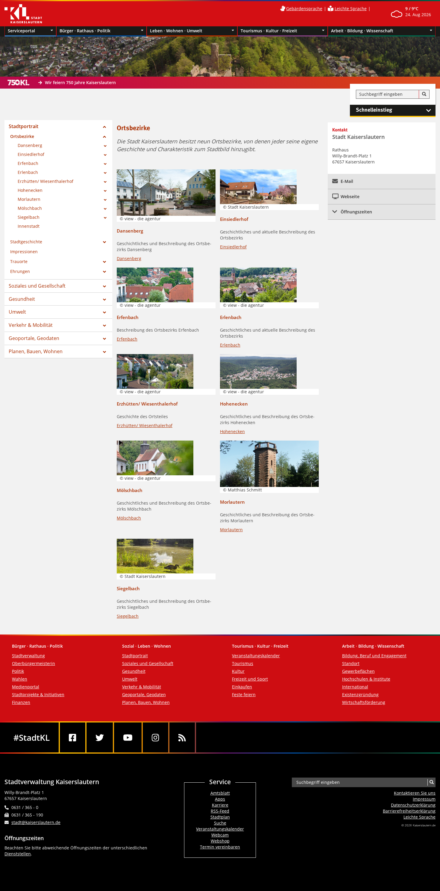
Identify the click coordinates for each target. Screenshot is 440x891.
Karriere (220, 805)
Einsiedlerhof (31, 154)
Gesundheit (22, 299)
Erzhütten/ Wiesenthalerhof (45, 181)
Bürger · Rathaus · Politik (85, 31)
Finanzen (21, 702)
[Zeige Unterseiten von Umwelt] (104, 312)
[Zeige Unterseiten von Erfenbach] (105, 164)
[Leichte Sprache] (330, 8)
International (355, 687)
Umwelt (17, 312)
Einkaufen (242, 687)
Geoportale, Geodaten (34, 338)
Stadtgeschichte (26, 242)
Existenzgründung (360, 694)
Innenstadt (29, 226)
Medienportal (25, 687)
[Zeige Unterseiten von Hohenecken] (105, 191)
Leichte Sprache (351, 8)
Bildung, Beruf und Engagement (374, 655)
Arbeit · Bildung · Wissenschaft (362, 31)
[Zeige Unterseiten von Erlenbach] (105, 173)
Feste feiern (244, 694)
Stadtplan (220, 817)
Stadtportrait (23, 126)
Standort (350, 663)
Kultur (238, 671)
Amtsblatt (220, 793)
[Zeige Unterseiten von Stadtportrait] (104, 127)
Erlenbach (28, 172)
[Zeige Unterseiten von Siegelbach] (105, 217)
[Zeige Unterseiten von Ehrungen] (104, 272)
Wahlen (19, 679)
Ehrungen (20, 271)
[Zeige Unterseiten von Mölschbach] (105, 208)
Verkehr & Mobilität (31, 325)
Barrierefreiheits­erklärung (409, 811)
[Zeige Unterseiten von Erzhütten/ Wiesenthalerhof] (105, 182)
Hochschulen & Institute (366, 679)
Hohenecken (30, 190)
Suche (220, 823)
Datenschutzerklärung (413, 805)
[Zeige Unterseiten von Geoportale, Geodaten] (104, 339)
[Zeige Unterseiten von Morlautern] (105, 200)
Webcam (220, 835)
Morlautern (29, 199)
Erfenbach (28, 163)
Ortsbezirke (22, 136)
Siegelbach (29, 217)
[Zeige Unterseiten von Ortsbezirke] (104, 137)
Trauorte (19, 261)
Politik (18, 671)
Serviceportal (21, 31)
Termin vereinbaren (220, 847)
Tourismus (242, 663)
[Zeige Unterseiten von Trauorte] (104, 262)
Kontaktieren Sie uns (415, 793)
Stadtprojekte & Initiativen (38, 694)
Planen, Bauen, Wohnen (36, 351)
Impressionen (24, 251)
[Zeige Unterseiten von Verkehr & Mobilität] (104, 326)
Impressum (424, 799)
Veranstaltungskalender (256, 655)
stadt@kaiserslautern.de (35, 822)
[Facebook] (72, 737)
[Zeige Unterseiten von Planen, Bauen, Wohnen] (104, 352)
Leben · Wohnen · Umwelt (176, 31)
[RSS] (182, 737)
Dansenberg (30, 145)
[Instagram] (155, 737)
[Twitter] (100, 737)
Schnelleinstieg (374, 110)
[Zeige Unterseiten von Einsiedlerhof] (105, 155)
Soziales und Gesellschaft (37, 286)
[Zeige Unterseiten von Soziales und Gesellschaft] (104, 286)
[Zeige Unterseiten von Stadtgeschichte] (104, 242)
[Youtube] (128, 737)
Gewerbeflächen (358, 671)
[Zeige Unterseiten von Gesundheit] (104, 299)
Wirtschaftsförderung (363, 702)
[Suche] (424, 94)
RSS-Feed (220, 811)
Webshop (220, 841)
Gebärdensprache (304, 8)
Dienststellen (17, 854)
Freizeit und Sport (250, 679)
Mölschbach (30, 208)
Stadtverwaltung (28, 655)
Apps (220, 799)
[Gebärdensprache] (282, 8)
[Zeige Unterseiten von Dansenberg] (105, 146)
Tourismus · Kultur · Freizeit (269, 31)
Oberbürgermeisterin (33, 663)
